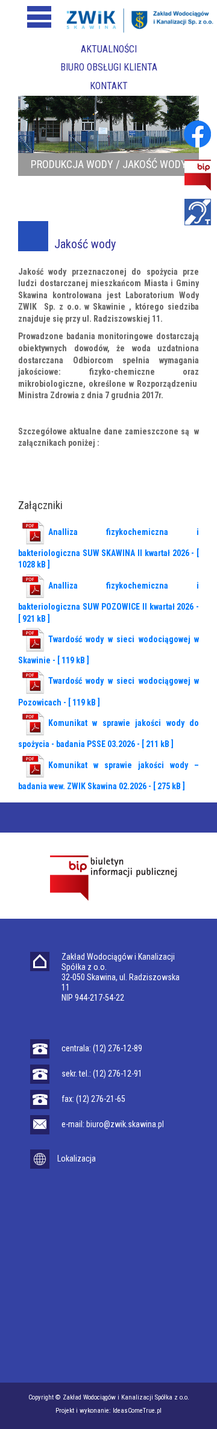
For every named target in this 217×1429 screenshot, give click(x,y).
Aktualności (109, 49)
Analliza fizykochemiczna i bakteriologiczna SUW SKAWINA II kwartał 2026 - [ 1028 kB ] (108, 548)
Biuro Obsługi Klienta (108, 67)
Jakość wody (154, 164)
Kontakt (109, 86)
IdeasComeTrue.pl (137, 1411)
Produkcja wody (72, 164)
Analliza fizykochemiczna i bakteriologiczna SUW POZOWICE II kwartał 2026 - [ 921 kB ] (108, 602)
